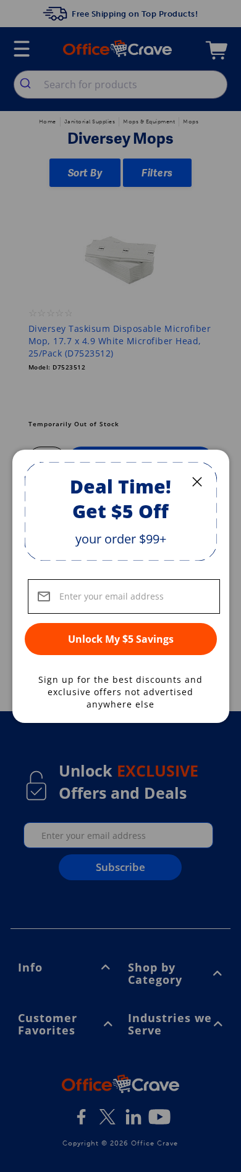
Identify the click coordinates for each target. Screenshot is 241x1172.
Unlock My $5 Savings (121, 639)
